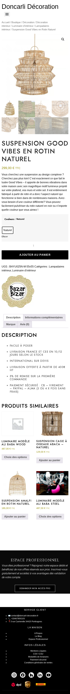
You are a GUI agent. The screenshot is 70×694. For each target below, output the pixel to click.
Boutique (16, 22)
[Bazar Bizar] (18, 292)
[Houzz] (31, 675)
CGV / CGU (38, 654)
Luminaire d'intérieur (22, 26)
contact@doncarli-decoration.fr (24, 616)
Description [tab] (13, 317)
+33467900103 (18, 618)
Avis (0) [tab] (24, 324)
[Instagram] (14, 675)
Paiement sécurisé (38, 660)
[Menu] (7, 14)
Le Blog (38, 636)
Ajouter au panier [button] (49, 460)
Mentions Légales (38, 651)
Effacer (5, 236)
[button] (63, 39)
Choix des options (15, 457)
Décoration (28, 22)
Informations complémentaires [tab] (44, 317)
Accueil (5, 22)
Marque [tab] (10, 324)
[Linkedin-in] (40, 675)
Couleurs (9, 219)
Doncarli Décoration (30, 6)
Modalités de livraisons (38, 657)
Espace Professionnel (38, 639)
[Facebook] (22, 675)
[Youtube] (48, 675)
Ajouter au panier (35, 254)
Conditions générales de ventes (38, 663)
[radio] (7, 230)
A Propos (38, 633)
